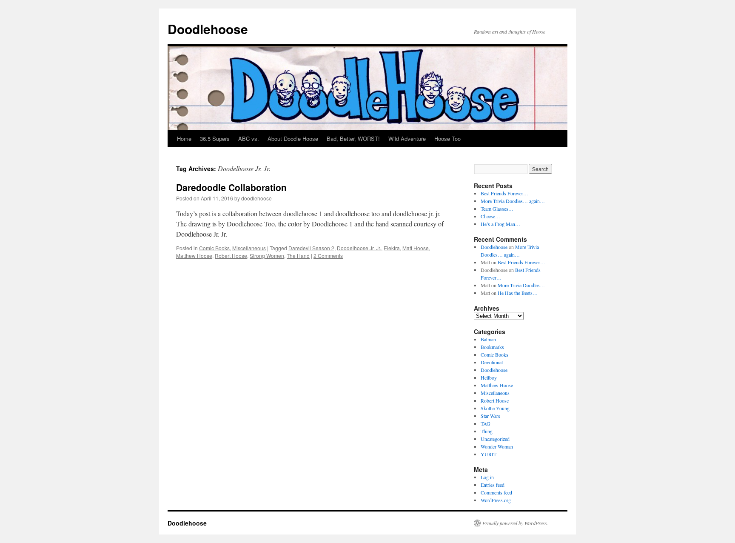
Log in (487, 477)
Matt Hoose (415, 247)
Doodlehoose (208, 29)
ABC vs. (248, 138)
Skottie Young (495, 408)
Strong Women (267, 255)
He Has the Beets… (518, 292)
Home (184, 138)
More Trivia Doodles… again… (513, 200)
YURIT (488, 454)
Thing (487, 431)
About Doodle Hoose (293, 138)
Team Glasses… (497, 208)
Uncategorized (495, 438)
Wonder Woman (497, 446)
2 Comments (328, 255)
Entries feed (492, 484)
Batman (488, 339)
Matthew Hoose (194, 255)
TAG (485, 423)
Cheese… (490, 216)
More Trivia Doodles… (521, 285)
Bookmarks (492, 346)
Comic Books (214, 247)
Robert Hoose (231, 255)
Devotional (492, 362)
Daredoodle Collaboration (231, 187)
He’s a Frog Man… (500, 223)
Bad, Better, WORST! (353, 138)
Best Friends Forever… (504, 193)
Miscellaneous (249, 247)
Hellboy (489, 377)
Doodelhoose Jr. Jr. (359, 247)
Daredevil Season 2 (311, 247)
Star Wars (490, 415)
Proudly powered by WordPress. (515, 523)
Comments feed (496, 492)
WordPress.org (496, 500)
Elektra (392, 247)
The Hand (298, 255)
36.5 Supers (215, 138)
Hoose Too (447, 138)
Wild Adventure (407, 138)
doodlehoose (256, 198)
